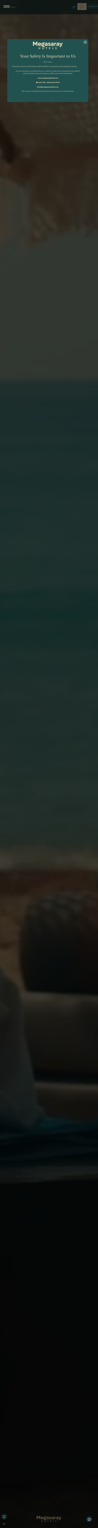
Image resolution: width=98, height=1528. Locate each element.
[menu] (6, 6)
